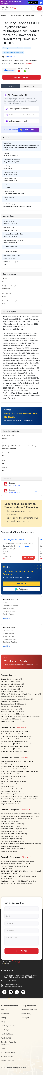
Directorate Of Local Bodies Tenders (13, 771)
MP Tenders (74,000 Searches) (10, 694)
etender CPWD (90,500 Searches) (12, 686)
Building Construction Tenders (29, 816)
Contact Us (5, 1014)
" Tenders (19, 863)
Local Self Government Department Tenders (15, 766)
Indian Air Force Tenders (30, 799)
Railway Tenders (8, 608)
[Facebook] (4, 992)
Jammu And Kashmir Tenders (10, 736)
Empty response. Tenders (9, 873)
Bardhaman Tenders (10, 642)
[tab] (10, 86)
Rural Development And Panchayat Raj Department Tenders (19, 796)
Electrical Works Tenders (25, 819)
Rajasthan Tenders (26, 736)
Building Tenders (8, 614)
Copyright (25, 1018)
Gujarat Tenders (19, 749)
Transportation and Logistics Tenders (13, 841)
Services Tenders (28, 861)
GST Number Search (8, 1052)
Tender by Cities (6, 1038)
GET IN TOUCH (21, 951)
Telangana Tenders (7, 744)
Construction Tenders (10, 606)
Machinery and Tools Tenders (10, 821)
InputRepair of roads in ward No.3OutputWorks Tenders (18, 881)
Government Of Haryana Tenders (11, 799)
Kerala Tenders (20, 734)
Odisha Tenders (19, 744)
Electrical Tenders (9, 611)
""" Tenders (27, 863)
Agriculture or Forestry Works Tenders (13, 848)
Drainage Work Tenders (8, 819)
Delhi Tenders (30, 15)
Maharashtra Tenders (7, 734)
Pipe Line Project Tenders (9, 851)
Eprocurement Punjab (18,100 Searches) (13, 704)
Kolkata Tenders (8, 636)
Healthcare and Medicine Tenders (11, 831)
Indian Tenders (16, 15)
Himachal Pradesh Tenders (9, 751)
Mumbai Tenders (8, 633)
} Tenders (12, 863)
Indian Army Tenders (32, 771)
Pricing (3, 1018)
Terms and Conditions (29, 1009)
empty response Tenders (25, 883)
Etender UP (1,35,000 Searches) (11, 679)
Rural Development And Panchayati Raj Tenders (15, 769)
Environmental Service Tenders (10, 846)
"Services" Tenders (7, 866)
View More (20, 727)
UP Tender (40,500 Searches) (31, 694)
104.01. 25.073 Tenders (21, 866)
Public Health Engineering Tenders (11, 801)
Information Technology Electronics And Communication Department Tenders (19, 785)
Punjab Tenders (30, 744)
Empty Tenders (35, 871)
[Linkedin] (17, 992)
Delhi (14, 56)
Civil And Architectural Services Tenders (13, 833)
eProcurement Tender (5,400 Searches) (13, 721)
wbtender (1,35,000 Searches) (10, 681)
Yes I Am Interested (21, 77)
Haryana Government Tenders (10, 804)
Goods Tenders (17, 861)
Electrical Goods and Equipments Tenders (14, 828)
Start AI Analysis (29, 130)
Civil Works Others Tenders (9, 814)
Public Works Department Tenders (12, 764)
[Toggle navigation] (39, 8)
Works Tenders (6, 861)
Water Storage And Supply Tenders (12, 824)
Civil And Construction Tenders (29, 814)
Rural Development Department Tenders (13, 776)
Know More (21, 584)
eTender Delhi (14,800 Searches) (11, 706)
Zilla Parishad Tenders (27, 761)
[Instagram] (11, 992)
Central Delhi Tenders (10, 639)
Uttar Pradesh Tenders (23, 731)
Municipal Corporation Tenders (11, 791)
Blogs (3, 1022)
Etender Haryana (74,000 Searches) (12, 691)
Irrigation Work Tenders (32, 843)
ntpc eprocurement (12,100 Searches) (13, 714)
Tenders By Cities (9, 627)
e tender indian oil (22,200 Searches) (12, 696)
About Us (4, 1009)
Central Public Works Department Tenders (14, 781)
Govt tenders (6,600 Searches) (11, 719)
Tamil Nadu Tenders (7, 739)
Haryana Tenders (23, 741)
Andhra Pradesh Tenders (21, 746)
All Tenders (4, 863)
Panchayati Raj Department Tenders (12, 774)
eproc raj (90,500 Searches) (10, 689)
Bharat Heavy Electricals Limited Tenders (14, 789)
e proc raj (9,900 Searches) (30, 716)
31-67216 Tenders (6, 868)
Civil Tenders (7, 603)
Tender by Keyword (8, 1030)
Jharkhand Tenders (7, 749)
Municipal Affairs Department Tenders (13, 794)
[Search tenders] (34, 8)
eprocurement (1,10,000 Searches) (12, 684)
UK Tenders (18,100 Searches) (10, 701)
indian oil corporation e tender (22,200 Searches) (16, 699)
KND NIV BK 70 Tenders (8, 883)
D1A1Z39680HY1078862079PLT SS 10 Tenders (15, 871)
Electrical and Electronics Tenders (12, 836)
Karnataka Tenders (7, 746)
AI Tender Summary (7, 1056)
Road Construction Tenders (10, 816)
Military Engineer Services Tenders (11, 779)
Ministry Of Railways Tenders (10, 761)
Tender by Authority (8, 1026)
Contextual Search (7, 1060)
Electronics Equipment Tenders (11, 838)
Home (3, 15)
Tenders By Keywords (10, 599)
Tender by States (7, 1034)
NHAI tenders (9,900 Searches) (11, 716)
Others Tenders (8, 631)
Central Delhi (8, 56)
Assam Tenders (24, 751)
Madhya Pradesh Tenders (9, 741)
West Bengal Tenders (8, 731)
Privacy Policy (26, 1014)
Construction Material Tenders (10, 826)
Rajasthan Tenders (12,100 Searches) (12, 711)
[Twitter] (23, 992)
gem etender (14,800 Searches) (11, 709)
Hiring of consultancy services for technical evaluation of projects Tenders (18, 877)
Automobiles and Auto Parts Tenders (12, 843)
